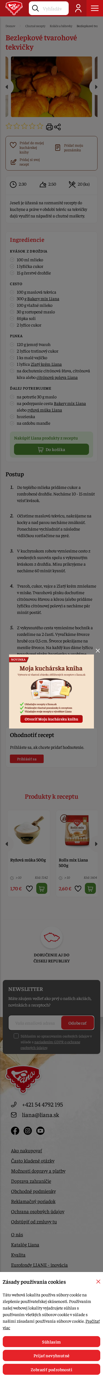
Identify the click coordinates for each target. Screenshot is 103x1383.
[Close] (98, 651)
